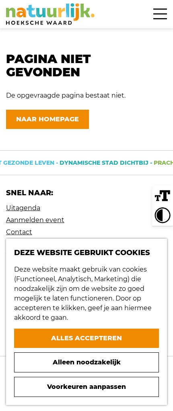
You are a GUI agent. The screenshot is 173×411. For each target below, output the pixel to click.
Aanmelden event (35, 220)
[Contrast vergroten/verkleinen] (162, 215)
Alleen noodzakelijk (87, 362)
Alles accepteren (86, 338)
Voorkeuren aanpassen (86, 387)
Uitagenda (23, 208)
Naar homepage (47, 119)
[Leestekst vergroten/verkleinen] (162, 196)
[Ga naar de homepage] (50, 14)
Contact (19, 232)
